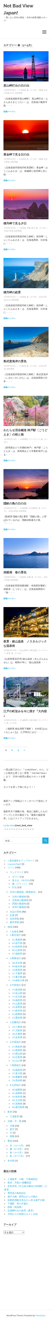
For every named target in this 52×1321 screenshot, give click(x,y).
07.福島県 (24, 720)
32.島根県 (24, 508)
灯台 (12, 93)
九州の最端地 (19, 896)
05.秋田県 (17, 946)
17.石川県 (17, 996)
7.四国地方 (15, 1065)
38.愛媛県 (17, 1076)
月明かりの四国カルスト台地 (23, 1213)
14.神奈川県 (18, 980)
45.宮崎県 (17, 1103)
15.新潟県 (17, 989)
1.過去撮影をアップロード (21, 860)
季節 (10, 1140)
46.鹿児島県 (18, 1107)
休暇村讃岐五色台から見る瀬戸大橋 (26, 1199)
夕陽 (28, 228)
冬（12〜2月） (17, 1145)
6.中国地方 (33, 508)
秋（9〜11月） (17, 1155)
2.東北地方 (33, 650)
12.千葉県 (17, 973)
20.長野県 (17, 1006)
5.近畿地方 (15, 1022)
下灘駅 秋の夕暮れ (18, 1203)
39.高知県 (17, 1080)
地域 (10, 926)
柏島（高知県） (16, 1206)
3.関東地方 (15, 958)
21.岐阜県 (17, 1010)
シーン (11, 867)
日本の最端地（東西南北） (24, 891)
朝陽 (41, 90)
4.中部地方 (15, 984)
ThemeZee (40, 1315)
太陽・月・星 (14, 1120)
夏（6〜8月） (17, 1148)
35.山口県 (17, 1060)
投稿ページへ (9, 111)
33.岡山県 (17, 1053)
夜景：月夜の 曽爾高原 (19, 1182)
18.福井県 (17, 999)
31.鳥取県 (17, 1046)
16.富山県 (17, 993)
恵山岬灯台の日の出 (16, 85)
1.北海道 (22, 90)
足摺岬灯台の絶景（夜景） (21, 1210)
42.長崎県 (17, 1093)
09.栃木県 (17, 966)
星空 (33, 228)
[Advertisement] (26, 1273)
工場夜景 (14, 1116)
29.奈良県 (17, 1037)
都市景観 (14, 922)
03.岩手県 (17, 942)
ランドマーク (34, 439)
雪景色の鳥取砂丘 (17, 1192)
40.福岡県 (17, 1089)
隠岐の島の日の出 (15, 503)
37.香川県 (17, 1073)
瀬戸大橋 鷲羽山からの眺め (23, 1196)
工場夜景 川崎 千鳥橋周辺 (23, 1178)
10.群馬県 (24, 439)
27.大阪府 (17, 1030)
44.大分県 (17, 1100)
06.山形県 (24, 650)
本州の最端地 (19, 906)
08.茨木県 (17, 962)
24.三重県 (17, 1026)
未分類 (11, 1160)
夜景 (8, 653)
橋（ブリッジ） (20, 883)
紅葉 (12, 915)
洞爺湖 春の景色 (15, 572)
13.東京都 (17, 976)
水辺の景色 (8, 230)
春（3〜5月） (32, 90)
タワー (15, 876)
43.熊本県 (17, 1096)
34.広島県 (17, 1056)
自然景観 (19, 93)
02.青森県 (17, 939)
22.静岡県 (17, 1013)
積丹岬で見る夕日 (15, 223)
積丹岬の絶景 (12, 292)
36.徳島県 (17, 1069)
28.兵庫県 (17, 1033)
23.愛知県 (17, 1017)
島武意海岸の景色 (15, 361)
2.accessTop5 (14, 863)
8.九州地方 (15, 1084)
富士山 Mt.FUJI (20, 880)
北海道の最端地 (20, 899)
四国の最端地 (19, 903)
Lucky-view (9, 825)
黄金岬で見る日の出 (16, 154)
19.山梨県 (17, 1003)
